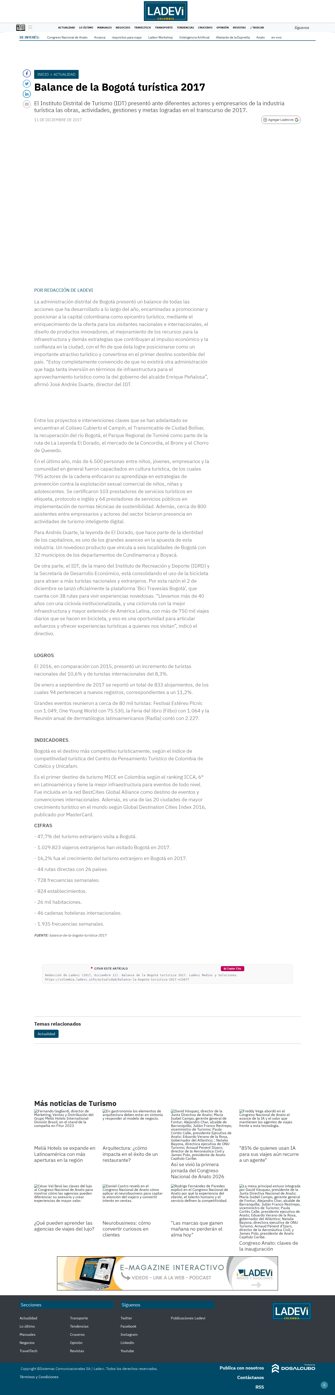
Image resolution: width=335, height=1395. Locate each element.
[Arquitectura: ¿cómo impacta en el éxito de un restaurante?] (133, 1126)
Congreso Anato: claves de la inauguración (268, 1245)
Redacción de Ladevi (68, 290)
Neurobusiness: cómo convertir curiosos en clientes (127, 1228)
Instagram (129, 1334)
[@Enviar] (27, 104)
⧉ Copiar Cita (232, 968)
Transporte (164, 27)
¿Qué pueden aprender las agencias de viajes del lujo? (64, 1225)
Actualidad (66, 27)
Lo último (86, 27)
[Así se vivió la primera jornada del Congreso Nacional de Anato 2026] (201, 1134)
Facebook (128, 1326)
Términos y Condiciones (39, 1377)
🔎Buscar (257, 27)
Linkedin (127, 1342)
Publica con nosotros (242, 1368)
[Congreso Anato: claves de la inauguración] (270, 1211)
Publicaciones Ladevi (188, 1318)
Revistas (239, 27)
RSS (259, 1387)
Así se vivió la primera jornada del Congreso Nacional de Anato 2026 (197, 1170)
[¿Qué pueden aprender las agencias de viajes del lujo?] (65, 1201)
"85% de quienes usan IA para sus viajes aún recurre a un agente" (269, 1153)
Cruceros (205, 27)
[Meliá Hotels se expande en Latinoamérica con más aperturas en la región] (65, 1126)
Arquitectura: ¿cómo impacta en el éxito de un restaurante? (130, 1153)
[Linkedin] (27, 94)
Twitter (126, 1318)
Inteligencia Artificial (194, 37)
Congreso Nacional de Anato (67, 37)
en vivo (276, 37)
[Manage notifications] (324, 1385)
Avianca (99, 37)
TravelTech (142, 27)
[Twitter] (27, 84)
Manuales (104, 27)
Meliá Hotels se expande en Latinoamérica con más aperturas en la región (64, 1153)
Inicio (43, 74)
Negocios (123, 27)
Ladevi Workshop (160, 37)
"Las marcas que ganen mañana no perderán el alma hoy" (197, 1228)
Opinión (222, 27)
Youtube (127, 1351)
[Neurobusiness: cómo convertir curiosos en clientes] (133, 1201)
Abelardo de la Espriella (233, 37)
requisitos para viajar (127, 37)
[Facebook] (27, 73)
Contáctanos (250, 1377)
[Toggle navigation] (29, 27)
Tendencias (185, 27)
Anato (260, 37)
